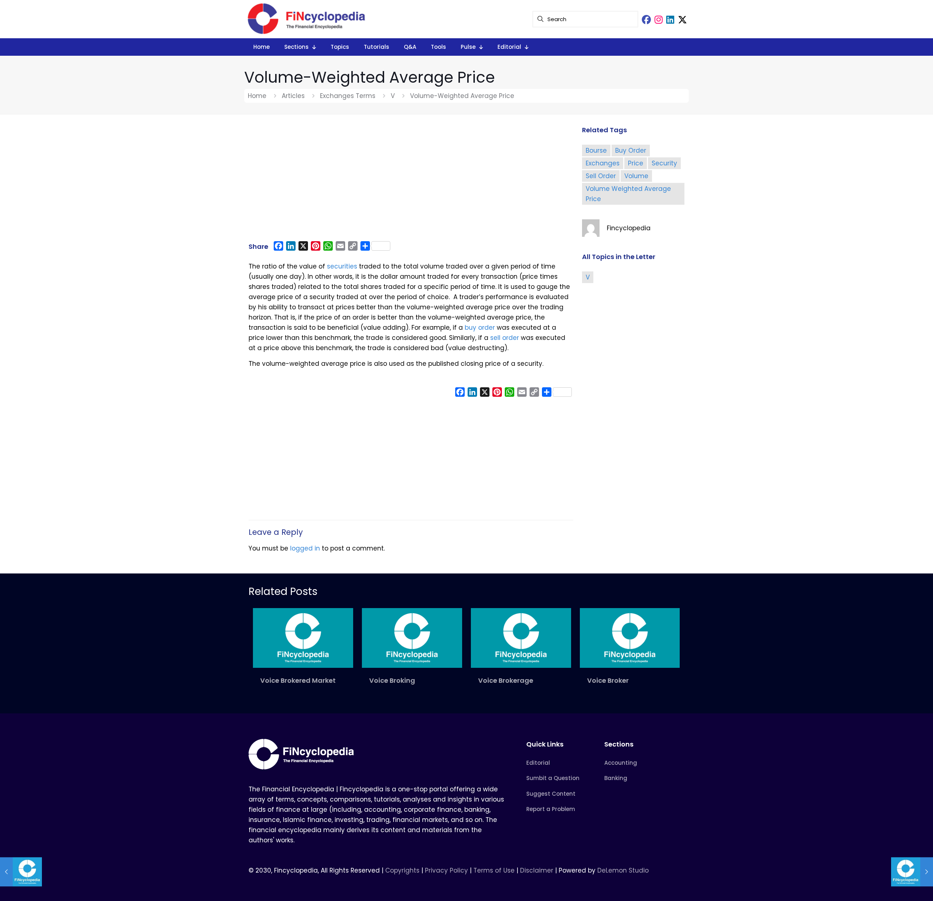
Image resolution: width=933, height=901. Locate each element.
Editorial (538, 763)
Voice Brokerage (505, 680)
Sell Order (601, 176)
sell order (504, 337)
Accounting (620, 763)
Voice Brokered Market (298, 680)
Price (635, 163)
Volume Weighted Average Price (628, 193)
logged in (305, 548)
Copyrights (403, 870)
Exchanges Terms (347, 95)
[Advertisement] (411, 181)
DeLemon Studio (623, 870)
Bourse (596, 150)
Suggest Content (550, 794)
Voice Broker (608, 680)
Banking (615, 778)
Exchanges (603, 163)
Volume (636, 176)
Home (257, 95)
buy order (480, 327)
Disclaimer (536, 870)
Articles (293, 95)
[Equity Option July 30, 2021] (21, 871)
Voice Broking (392, 680)
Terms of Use (494, 870)
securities (342, 266)
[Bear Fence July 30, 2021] (912, 871)
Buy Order (630, 150)
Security (664, 163)
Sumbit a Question (552, 778)
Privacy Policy (446, 870)
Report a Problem (550, 809)
